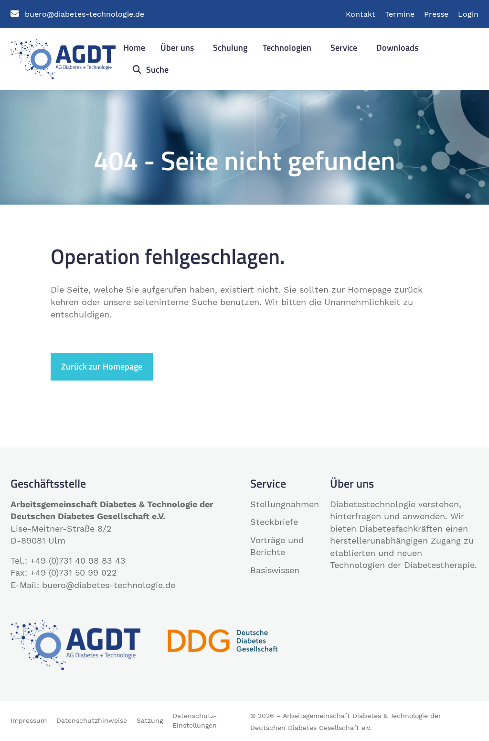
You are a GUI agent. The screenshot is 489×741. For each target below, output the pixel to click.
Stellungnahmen (284, 504)
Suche (156, 69)
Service (343, 47)
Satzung (150, 720)
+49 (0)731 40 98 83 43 (78, 561)
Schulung (230, 47)
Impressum (29, 720)
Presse (436, 14)
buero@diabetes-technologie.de (84, 14)
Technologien (287, 47)
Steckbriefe (274, 522)
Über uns (177, 47)
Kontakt (360, 14)
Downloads (397, 47)
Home (134, 47)
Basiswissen (274, 570)
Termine (400, 14)
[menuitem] (134, 48)
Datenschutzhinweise (91, 720)
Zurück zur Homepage (101, 366)
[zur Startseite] (63, 58)
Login (468, 14)
